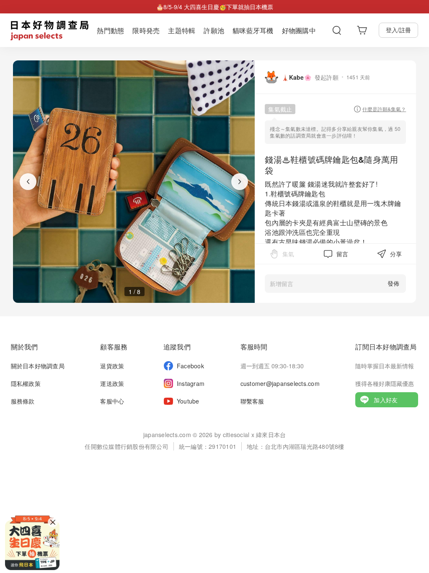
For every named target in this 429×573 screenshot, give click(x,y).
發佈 (393, 283)
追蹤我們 (177, 347)
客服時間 (254, 347)
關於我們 (24, 347)
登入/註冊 (398, 30)
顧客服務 (113, 347)
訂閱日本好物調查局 (385, 347)
